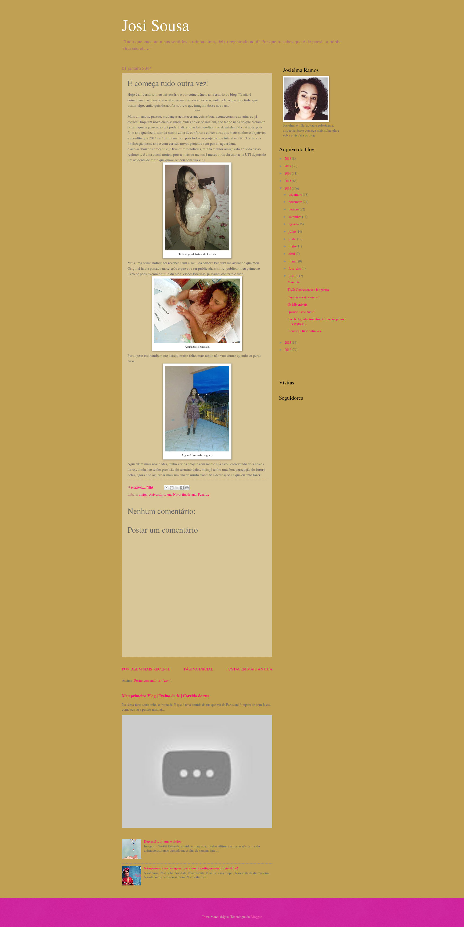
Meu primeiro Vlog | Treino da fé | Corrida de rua (165, 696)
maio (292, 246)
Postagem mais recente (146, 669)
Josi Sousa (155, 24)
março (293, 261)
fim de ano (189, 494)
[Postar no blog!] (171, 487)
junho (293, 238)
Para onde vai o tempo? (304, 297)
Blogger (256, 916)
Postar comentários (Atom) (152, 680)
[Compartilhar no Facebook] (181, 487)
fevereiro (295, 268)
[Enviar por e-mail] (166, 487)
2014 (288, 188)
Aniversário (157, 494)
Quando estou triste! (301, 311)
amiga (143, 494)
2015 (288, 180)
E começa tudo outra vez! (305, 330)
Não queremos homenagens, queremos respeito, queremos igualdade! (191, 868)
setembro (295, 216)
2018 (288, 158)
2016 (288, 173)
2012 (288, 349)
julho (292, 231)
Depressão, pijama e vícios (162, 841)
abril (292, 253)
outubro (294, 209)
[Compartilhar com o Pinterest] (187, 487)
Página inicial (198, 669)
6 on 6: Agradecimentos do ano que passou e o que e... (316, 321)
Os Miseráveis (297, 304)
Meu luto (294, 282)
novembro (296, 201)
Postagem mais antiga (249, 669)
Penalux (203, 494)
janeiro (294, 275)
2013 (288, 342)
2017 (288, 166)
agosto (293, 223)
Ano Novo (173, 494)
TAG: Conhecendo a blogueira (308, 289)
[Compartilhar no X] (176, 487)
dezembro (296, 194)
